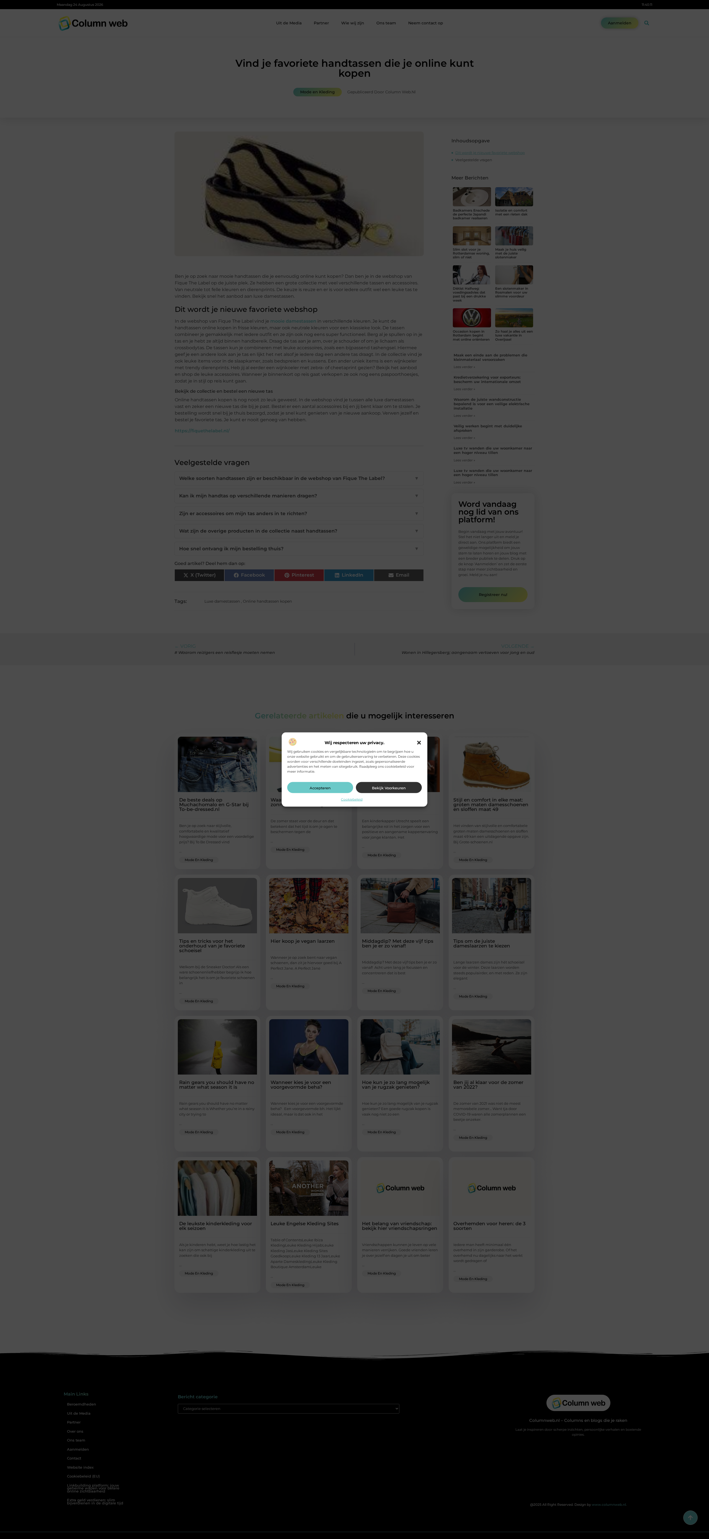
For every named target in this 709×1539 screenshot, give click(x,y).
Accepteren (320, 788)
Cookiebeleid (352, 799)
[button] (419, 743)
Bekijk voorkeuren (389, 788)
